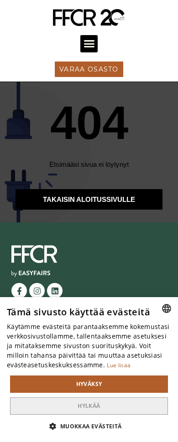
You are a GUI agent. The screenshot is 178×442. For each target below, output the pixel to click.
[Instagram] (37, 290)
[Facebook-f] (19, 290)
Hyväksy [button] (89, 384)
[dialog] (89, 369)
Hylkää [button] (89, 406)
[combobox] (166, 308)
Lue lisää (119, 365)
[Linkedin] (55, 290)
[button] (89, 43)
